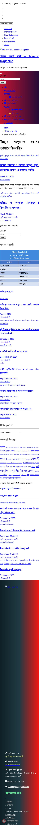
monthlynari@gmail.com (18, 787)
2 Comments (5, 220)
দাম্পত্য (30, 463)
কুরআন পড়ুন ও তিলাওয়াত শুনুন (11, 488)
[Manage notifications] (4, 821)
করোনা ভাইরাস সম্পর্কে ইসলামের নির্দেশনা (29, 454)
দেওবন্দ (21, 466)
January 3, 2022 (7, 575)
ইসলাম (2, 450)
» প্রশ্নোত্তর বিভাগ (11, 821)
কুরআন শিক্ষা (9, 459)
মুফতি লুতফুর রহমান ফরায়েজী (10, 155)
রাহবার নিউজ (8, 29)
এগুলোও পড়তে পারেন (9, 495)
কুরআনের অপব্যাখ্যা (19, 459)
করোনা (19, 451)
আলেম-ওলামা (12, 447)
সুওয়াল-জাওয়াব (11, 103)
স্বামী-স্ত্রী (17, 478)
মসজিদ (5, 475)
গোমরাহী (35, 458)
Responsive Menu (6, 23)
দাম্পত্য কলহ (35, 463)
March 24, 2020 (7, 176)
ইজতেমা (37, 447)
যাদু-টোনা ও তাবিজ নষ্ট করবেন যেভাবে (13, 351)
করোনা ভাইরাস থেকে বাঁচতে (12, 454)
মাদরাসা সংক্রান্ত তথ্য (13, 116)
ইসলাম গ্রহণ (10, 451)
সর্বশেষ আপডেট (6, 291)
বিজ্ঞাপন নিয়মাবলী (16, 97)
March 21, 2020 (7, 214)
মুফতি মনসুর (23, 475)
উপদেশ (16, 451)
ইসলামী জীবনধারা (15, 320)
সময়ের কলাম (4, 159)
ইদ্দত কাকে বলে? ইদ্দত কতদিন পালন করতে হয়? (17, 530)
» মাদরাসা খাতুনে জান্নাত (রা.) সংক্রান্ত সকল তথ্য (16, 483)
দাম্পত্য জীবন (4, 466)
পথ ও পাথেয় (14, 560)
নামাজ (29, 466)
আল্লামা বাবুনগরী (31, 447)
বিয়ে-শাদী (22, 503)
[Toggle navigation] (1, 73)
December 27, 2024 (8, 357)
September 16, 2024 (9, 396)
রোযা (28, 475)
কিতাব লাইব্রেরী (9, 38)
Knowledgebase (11, 35)
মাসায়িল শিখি (4, 324)
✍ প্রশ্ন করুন (14, 113)
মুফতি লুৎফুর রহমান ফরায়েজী (14, 475)
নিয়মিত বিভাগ (10, 91)
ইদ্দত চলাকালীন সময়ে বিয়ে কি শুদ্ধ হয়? (14, 548)
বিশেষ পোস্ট (35, 155)
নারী (37, 466)
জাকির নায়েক (3, 463)
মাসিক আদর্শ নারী (5, 180)
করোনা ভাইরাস (35, 451)
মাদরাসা (6, 45)
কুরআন (3, 458)
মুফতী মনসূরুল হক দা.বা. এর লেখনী (20, 564)
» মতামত (8, 808)
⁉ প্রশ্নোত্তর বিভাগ (15, 110)
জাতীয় (2, 363)
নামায (33, 466)
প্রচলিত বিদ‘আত (19, 470)
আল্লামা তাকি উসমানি (20, 447)
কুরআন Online (9, 41)
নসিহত (25, 466)
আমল (1, 345)
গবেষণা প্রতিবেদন (12, 100)
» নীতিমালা (8, 802)
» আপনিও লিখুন (10, 815)
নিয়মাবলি (7, 94)
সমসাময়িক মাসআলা (34, 475)
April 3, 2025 (5, 314)
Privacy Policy (10, 32)
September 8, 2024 (8, 414)
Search (3, 76)
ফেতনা (30, 470)
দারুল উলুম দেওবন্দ (15, 466)
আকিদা (2, 447)
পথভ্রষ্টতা (4, 470)
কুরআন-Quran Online (15, 119)
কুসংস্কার (28, 459)
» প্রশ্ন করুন (9, 818)
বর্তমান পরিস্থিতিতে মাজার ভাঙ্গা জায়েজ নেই (15, 408)
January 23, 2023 (7, 518)
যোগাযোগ (9, 123)
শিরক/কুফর (21, 385)
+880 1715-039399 (15, 781)
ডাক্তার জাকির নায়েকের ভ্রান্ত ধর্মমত (14, 463)
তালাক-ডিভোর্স (4, 320)
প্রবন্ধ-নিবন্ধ (25, 155)
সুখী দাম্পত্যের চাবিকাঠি (7, 478)
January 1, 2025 (7, 339)
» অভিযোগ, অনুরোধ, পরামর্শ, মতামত (16, 811)
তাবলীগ (25, 463)
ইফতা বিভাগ (4, 299)
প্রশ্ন (8, 107)
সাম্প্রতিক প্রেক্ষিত (6, 196)
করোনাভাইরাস (3, 454)
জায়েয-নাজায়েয (4, 403)
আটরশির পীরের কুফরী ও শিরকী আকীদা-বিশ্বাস (16, 391)
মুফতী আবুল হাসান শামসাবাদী (10, 193)
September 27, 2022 (9, 536)
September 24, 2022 (9, 554)
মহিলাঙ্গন (6, 564)
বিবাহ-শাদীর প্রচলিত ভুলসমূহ (10, 569)
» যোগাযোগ (9, 805)
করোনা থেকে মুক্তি (26, 451)
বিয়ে (35, 471)
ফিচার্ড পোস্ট (26, 320)
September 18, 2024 (9, 378)
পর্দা (10, 471)
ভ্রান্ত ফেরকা (4, 385)
